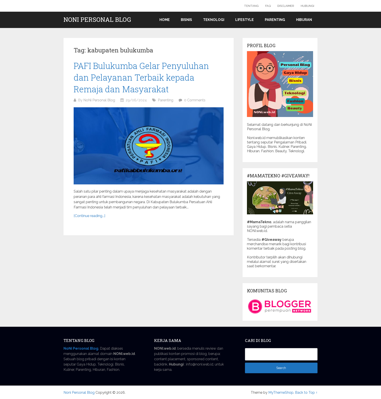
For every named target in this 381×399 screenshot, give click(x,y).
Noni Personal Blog (97, 20)
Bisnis (186, 20)
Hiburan (304, 20)
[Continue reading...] (89, 216)
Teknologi (213, 20)
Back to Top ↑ (306, 392)
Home (164, 20)
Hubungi (307, 5)
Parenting (275, 20)
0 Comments (194, 100)
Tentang (251, 5)
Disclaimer (285, 5)
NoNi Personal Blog (99, 100)
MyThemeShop (280, 392)
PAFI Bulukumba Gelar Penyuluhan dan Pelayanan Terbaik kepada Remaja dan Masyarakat (141, 77)
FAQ (268, 5)
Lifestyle (244, 20)
